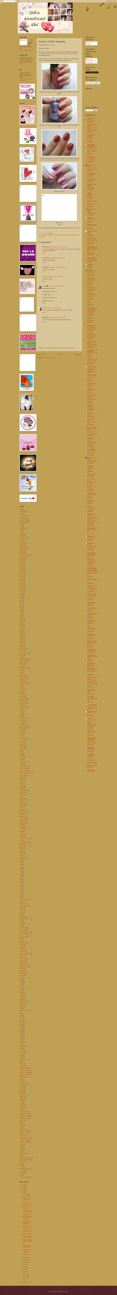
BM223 (21, 640)
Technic (21, 1124)
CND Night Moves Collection (91, 219)
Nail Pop (22, 955)
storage (21, 1107)
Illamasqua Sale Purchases (91, 615)
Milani (21, 923)
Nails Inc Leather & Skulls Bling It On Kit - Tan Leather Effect (92, 742)
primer (21, 1008)
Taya (88, 301)
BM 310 (21, 570)
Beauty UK (22, 548)
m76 (21, 890)
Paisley (21, 992)
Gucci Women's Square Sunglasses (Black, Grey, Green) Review (92, 150)
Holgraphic (22, 809)
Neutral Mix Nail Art (91, 650)
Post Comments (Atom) (49, 357)
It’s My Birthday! (91, 121)
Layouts (21, 847)
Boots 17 (22, 650)
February (25, 1276)
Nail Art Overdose (92, 641)
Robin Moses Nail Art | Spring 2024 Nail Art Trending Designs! (92, 129)
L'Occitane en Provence (25, 838)
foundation (22, 762)
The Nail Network (91, 493)
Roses (21, 1055)
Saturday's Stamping (25, 1072)
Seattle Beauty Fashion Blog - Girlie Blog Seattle (92, 146)
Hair (20, 796)
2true (21, 509)
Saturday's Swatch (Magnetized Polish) (27, 1223)
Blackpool (22, 552)
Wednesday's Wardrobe (25, 1157)
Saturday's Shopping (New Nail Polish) (27, 1240)
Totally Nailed (90, 689)
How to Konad (23, 818)
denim (21, 711)
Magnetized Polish (24, 899)
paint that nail (91, 620)
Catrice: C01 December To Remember (90, 139)
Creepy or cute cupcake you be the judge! (91, 378)
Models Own (23, 929)
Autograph (22, 529)
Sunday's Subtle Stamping (26, 1207)
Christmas (22, 681)
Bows (21, 657)
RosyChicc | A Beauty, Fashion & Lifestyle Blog (92, 309)
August (24, 1262)
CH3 (21, 672)
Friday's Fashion (24, 768)
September (25, 1259)
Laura (44, 286)
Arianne (45, 276)
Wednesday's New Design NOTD (26, 1199)
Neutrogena (22, 973)
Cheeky (21, 674)
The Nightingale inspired (91, 469)
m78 (21, 892)
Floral (21, 755)
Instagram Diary (91, 659)
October (25, 1257)
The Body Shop (23, 1129)
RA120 (21, 1042)
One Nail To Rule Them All (91, 185)
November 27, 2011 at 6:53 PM (58, 267)
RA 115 (21, 1018)
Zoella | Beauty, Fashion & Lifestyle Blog (92, 656)
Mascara (22, 907)
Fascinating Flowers (92, 750)
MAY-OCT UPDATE (91, 384)
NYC (21, 986)
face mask (22, 740)
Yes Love (22, 1170)
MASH (21, 910)
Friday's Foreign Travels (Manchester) (26, 1251)
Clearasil (22, 694)
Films (21, 751)
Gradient (22, 788)
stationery (22, 1105)
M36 (21, 868)
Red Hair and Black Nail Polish (92, 766)
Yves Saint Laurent (24, 1177)
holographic (22, 814)
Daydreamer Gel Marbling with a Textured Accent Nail (92, 369)
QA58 (21, 1016)
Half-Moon (22, 799)
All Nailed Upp (91, 634)
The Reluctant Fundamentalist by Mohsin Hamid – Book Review (91, 443)
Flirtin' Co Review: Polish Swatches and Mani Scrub (92, 281)
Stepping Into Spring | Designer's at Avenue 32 (92, 573)
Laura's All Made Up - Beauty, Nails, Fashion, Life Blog (92, 569)
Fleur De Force (91, 178)
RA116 (21, 1035)
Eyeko (21, 733)
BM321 (21, 646)
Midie (21, 921)
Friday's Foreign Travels (25, 772)
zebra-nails (90, 293)
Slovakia (22, 1090)
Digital (21, 714)
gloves (21, 783)
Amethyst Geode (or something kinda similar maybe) (92, 562)
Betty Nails (90, 270)
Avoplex (22, 533)
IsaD (44, 308)
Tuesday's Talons (24, 1140)
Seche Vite (22, 1077)
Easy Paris (22, 725)
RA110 (21, 1029)
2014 (22, 1185)
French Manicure (24, 766)
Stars (21, 1103)
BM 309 (21, 568)
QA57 (21, 1013)
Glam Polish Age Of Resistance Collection (92, 168)
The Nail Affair (91, 663)
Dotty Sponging (90, 755)
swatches (22, 1120)
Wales (21, 1155)
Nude (21, 984)
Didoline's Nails (91, 760)
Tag (20, 1122)
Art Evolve (90, 286)
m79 (21, 894)
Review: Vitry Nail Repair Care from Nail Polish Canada (92, 241)
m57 (21, 873)
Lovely (21, 860)
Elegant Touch (23, 727)
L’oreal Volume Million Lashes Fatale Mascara (92, 400)
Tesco (21, 1127)
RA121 (21, 1044)
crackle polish (23, 707)
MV (20, 940)
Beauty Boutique (91, 528)
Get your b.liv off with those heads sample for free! (92, 644)
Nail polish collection (25, 953)
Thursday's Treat (24, 1133)
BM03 (21, 594)
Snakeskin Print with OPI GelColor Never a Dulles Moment (92, 361)
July (24, 1264)
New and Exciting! (91, 408)
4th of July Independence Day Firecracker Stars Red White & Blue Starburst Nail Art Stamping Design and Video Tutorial (92, 519)
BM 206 (21, 559)
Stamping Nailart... (91, 174)
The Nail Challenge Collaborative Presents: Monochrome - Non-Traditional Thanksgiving (92, 486)
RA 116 (21, 1020)
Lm (20, 855)
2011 (22, 1192)
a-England (22, 511)
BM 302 (21, 563)
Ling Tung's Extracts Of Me (91, 770)
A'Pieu (21, 513)
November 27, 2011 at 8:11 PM (55, 286)
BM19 (21, 613)
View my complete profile (26, 50)
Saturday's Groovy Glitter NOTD (26, 1246)
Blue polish (22, 557)
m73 (21, 888)
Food (21, 759)
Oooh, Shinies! (91, 257)
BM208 (21, 627)
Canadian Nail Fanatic (91, 119)
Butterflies (22, 664)
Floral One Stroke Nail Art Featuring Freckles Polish (91, 452)
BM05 (21, 598)
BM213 (21, 633)
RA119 (21, 1040)
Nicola (89, 626)
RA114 (21, 1033)
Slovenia (22, 1092)
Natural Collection (24, 966)
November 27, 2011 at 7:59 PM (55, 276)
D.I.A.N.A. (89, 412)
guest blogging (23, 790)
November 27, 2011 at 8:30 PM (53, 308)
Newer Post (41, 354)
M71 (21, 886)
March (24, 1274)
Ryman (21, 1059)
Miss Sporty (23, 927)
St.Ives (21, 1100)
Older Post (78, 354)
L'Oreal (21, 840)
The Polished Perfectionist (90, 748)
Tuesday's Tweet (26, 1229)
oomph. (89, 192)
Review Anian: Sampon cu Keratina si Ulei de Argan (92, 629)
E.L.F (21, 722)
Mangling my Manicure (90, 466)
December (25, 1194)
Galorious (90, 264)
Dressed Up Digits (92, 375)
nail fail (21, 947)
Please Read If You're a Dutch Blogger (27, 1211)
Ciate (21, 685)
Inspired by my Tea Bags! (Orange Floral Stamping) (92, 336)
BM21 (21, 631)
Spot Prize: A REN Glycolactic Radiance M (92, 531)
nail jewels (22, 951)
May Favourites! (91, 664)
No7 (20, 979)
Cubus (21, 709)
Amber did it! (90, 321)
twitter (21, 1146)
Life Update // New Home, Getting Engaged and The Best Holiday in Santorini (91, 314)
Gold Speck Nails (91, 594)
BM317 (21, 644)
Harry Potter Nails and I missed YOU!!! (91, 461)
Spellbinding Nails (92, 669)
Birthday (22, 550)
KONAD (21, 836)
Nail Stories (90, 718)
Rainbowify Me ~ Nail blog (91, 135)
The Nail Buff (90, 754)
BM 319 (21, 585)
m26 (21, 866)
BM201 (21, 618)
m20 (21, 862)
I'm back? (89, 303)
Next (21, 977)
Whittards (22, 1161)
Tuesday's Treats (24, 1142)
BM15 (21, 609)
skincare (22, 1087)
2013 (22, 1187)
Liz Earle (22, 853)
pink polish (22, 999)
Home (60, 354)
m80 (21, 897)
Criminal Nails (91, 536)
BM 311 (21, 572)
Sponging (22, 1098)
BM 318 (21, 583)
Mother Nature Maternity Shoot (91, 252)
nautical (21, 968)
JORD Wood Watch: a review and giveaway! (92, 259)
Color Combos (23, 703)
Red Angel (22, 1046)
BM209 (21, 629)
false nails (22, 744)
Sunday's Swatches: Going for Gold (27, 1236)
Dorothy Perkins (23, 718)
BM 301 (21, 561)
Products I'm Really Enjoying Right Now (92, 288)
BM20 (21, 616)
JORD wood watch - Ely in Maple (92, 538)
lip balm (21, 851)
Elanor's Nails (91, 333)
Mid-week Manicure (24, 918)
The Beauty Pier (91, 383)
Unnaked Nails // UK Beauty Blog (91, 553)
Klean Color (22, 833)
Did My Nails (90, 559)
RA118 (21, 1037)
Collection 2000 (59, 235)
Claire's (21, 690)
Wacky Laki (90, 388)
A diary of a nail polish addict (91, 326)
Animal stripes (23, 522)
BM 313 (21, 574)
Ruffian (21, 1057)
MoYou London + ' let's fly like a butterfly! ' (92, 672)
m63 (21, 879)
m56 (21, 870)
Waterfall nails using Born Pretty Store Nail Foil (92, 699)
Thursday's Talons (24, 1131)
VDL (21, 1151)
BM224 (21, 642)
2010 (22, 1281)
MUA (21, 938)
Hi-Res (21, 807)
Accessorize (23, 515)
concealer (22, 705)
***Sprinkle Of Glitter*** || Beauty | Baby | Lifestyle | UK (92, 248)
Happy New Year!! (91, 621)
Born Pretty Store (24, 653)
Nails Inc (22, 964)
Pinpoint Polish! (91, 586)
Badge (21, 539)
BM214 (21, 635)
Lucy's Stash (90, 156)
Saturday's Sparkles (24, 1070)
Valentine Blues (91, 475)
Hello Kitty (22, 805)
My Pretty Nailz (91, 514)
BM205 (21, 622)
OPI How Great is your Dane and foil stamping (91, 597)
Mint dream (90, 501)
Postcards (22, 1003)
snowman (22, 1096)
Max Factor (22, 916)
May (24, 1269)
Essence (22, 729)
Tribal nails (89, 609)
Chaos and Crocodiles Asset (91, 212)
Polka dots (22, 1001)
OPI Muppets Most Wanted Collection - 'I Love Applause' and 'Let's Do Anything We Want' (92, 682)
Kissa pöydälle (90, 603)
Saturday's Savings (24, 1068)
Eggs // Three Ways (91, 555)
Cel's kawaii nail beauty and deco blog (91, 429)
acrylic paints (23, 518)
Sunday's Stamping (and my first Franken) (27, 1218)
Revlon (21, 1048)
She (20, 1079)
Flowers (21, 757)
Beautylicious (90, 500)
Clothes (21, 696)
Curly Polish (90, 731)
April (24, 1271)
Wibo (21, 1164)
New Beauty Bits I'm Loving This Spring (91, 328)
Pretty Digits (90, 696)
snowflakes (22, 1094)
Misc (21, 925)
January (25, 1278)
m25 (21, 864)
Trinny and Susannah (25, 1137)
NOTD (64, 235)
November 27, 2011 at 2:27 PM (57, 258)
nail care (22, 945)
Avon (21, 531)
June (24, 1267)
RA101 (21, 1024)
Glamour (22, 779)
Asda (21, 524)
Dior (20, 716)
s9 (20, 1061)
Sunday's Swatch (24, 1118)
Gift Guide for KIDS (91, 180)
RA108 (21, 1026)
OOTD (21, 988)
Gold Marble (90, 265)
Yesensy (22, 1172)
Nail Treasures (91, 649)
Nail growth (22, 949)
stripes (21, 1109)
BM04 (21, 596)
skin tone (22, 1085)
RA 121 (21, 1022)
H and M (22, 794)
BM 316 (21, 581)
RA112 (21, 1031)
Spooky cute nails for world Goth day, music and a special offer (92, 433)
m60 (21, 877)
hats (21, 801)
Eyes (21, 735)
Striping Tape (23, 1111)
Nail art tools (23, 942)
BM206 (21, 624)
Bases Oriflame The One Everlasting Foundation (91, 273)
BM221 (21, 637)
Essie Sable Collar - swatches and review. (92, 706)
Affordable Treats (91, 613)
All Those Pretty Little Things (91, 738)
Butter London (23, 661)
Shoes (21, 1081)
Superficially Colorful (90, 406)
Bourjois (22, 655)
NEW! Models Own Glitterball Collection (92, 345)
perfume (22, 997)
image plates (23, 823)
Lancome (22, 844)
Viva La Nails (23, 1153)
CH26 (21, 670)
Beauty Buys (23, 546)
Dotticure (22, 720)
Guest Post (22, 792)
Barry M (21, 544)
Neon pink (22, 971)
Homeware (22, 816)
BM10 (21, 600)
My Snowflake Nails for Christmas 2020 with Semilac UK (91, 159)
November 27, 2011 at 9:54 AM (58, 247)
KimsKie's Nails (91, 173)
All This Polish (91, 474)
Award (21, 535)
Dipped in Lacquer (92, 224)
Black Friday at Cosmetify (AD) (90, 187)
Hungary (22, 820)
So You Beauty (91, 449)
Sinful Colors (23, 1083)
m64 (21, 881)
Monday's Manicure (24, 931)
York (21, 1175)
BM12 (21, 605)
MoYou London (23, 936)
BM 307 (21, 565)
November (25, 1196)
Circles (21, 688)
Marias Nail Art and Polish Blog (92, 350)
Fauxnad (22, 746)
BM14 (21, 607)
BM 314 (21, 576)
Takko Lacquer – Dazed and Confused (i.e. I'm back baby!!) (92, 589)
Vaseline (22, 1148)
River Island (22, 1053)
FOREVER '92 (46, 267)
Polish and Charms (92, 608)
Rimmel (21, 1050)
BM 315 (21, 579)
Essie (21, 731)
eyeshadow (22, 738)
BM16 (21, 611)
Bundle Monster (50, 235)
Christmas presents (24, 683)
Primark (21, 1006)
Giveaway (22, 777)
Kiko (21, 831)
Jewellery (22, 827)
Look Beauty (23, 857)
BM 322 (21, 589)
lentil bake (22, 849)
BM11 (21, 603)
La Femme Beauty (24, 842)
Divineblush (46, 258)
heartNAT (89, 358)
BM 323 (21, 592)
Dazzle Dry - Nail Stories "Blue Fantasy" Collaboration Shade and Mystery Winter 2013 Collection (92, 723)
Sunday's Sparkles (24, 1114)
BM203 (44, 235)
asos (21, 526)
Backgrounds (23, 537)
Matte (21, 914)
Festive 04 (22, 748)
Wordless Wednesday (25, 1168)
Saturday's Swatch (24, 1074)
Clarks (21, 692)
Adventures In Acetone (91, 544)
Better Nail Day (91, 602)
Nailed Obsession (92, 711)
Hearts (21, 803)
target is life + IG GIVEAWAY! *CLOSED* (91, 195)
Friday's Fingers (23, 770)
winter (21, 1166)
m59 (21, 875)
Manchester (22, 903)
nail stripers (22, 960)
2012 (22, 1189)
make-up (22, 901)
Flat (20, 753)
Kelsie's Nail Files (92, 238)
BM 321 (21, 587)
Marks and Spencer (24, 905)
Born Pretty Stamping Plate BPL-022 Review (92, 296)
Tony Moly (22, 1135)
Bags (21, 542)
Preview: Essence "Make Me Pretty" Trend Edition (91, 509)
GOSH (21, 786)
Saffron (21, 1063)
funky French (23, 775)
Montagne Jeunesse (25, 934)
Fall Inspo (89, 234)
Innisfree (22, 825)
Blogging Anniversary (25, 555)
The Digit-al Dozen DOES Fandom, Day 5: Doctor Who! (92, 547)
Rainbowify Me (46, 247)
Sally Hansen (23, 1066)
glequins (22, 781)
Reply (44, 253)
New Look (22, 975)
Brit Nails (89, 217)
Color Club (22, 701)
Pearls (21, 995)
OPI (20, 990)
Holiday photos (23, 812)
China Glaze (23, 679)
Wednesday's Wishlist (25, 1159)
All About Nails (23, 520)
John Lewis (22, 829)
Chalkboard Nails (91, 366)
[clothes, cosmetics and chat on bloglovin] (92, 84)
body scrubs (23, 648)
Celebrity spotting (24, 668)
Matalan (21, 912)
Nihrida (89, 506)
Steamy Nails (90, 278)
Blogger (66, 1291)
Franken (22, 764)
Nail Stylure (22, 962)
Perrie (88, 581)
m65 (21, 884)
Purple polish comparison (26, 1010)
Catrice (21, 666)
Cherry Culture (23, 677)
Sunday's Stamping (72, 235)
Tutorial (21, 1144)
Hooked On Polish (92, 762)
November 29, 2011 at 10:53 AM (57, 317)
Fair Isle (22, 742)
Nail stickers (23, 958)
